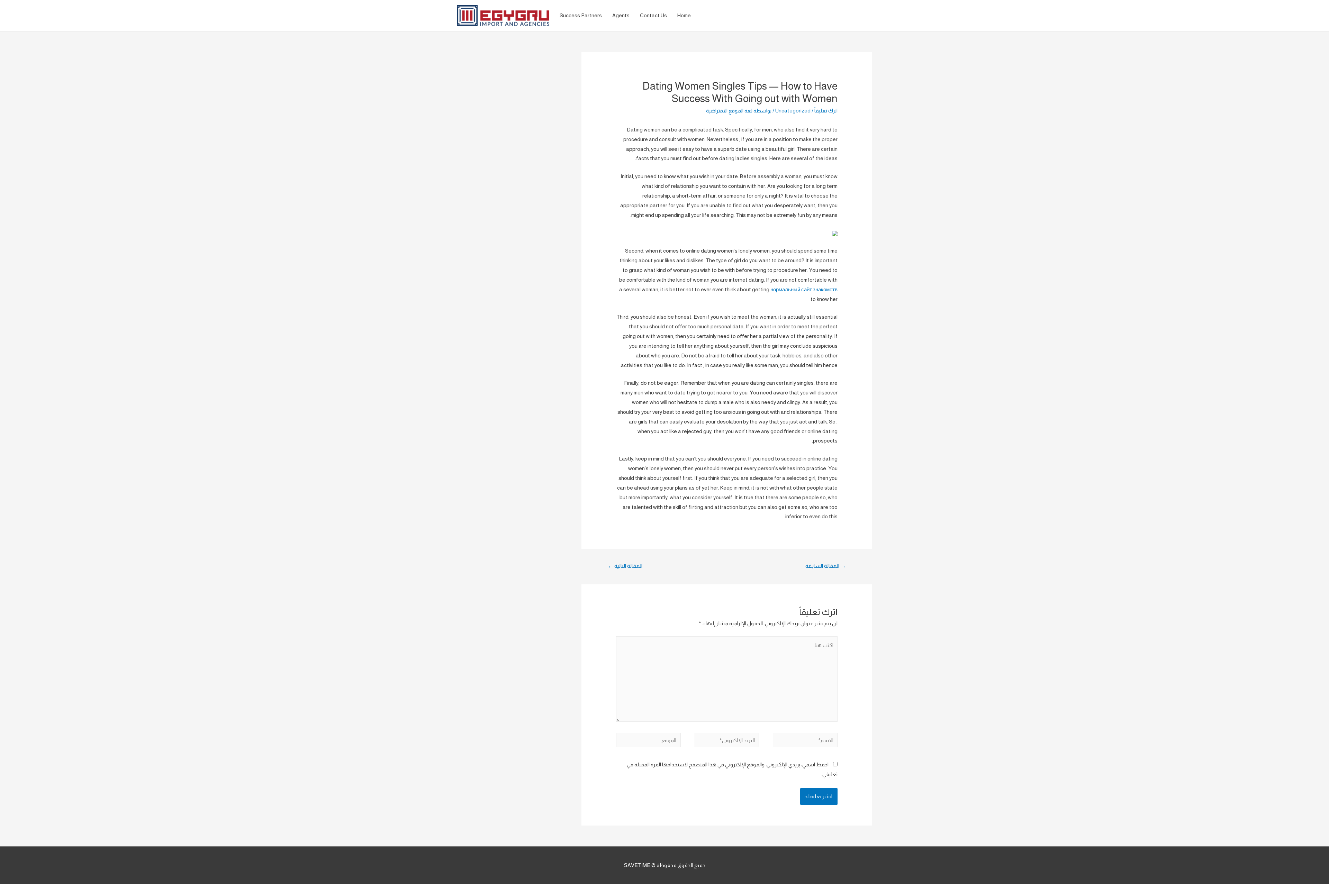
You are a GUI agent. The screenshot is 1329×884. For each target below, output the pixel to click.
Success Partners (581, 15)
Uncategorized (793, 110)
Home (684, 15)
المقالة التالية (625, 566)
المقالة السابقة (825, 566)
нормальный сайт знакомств (804, 289)
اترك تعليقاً (826, 110)
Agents (621, 15)
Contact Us (653, 15)
